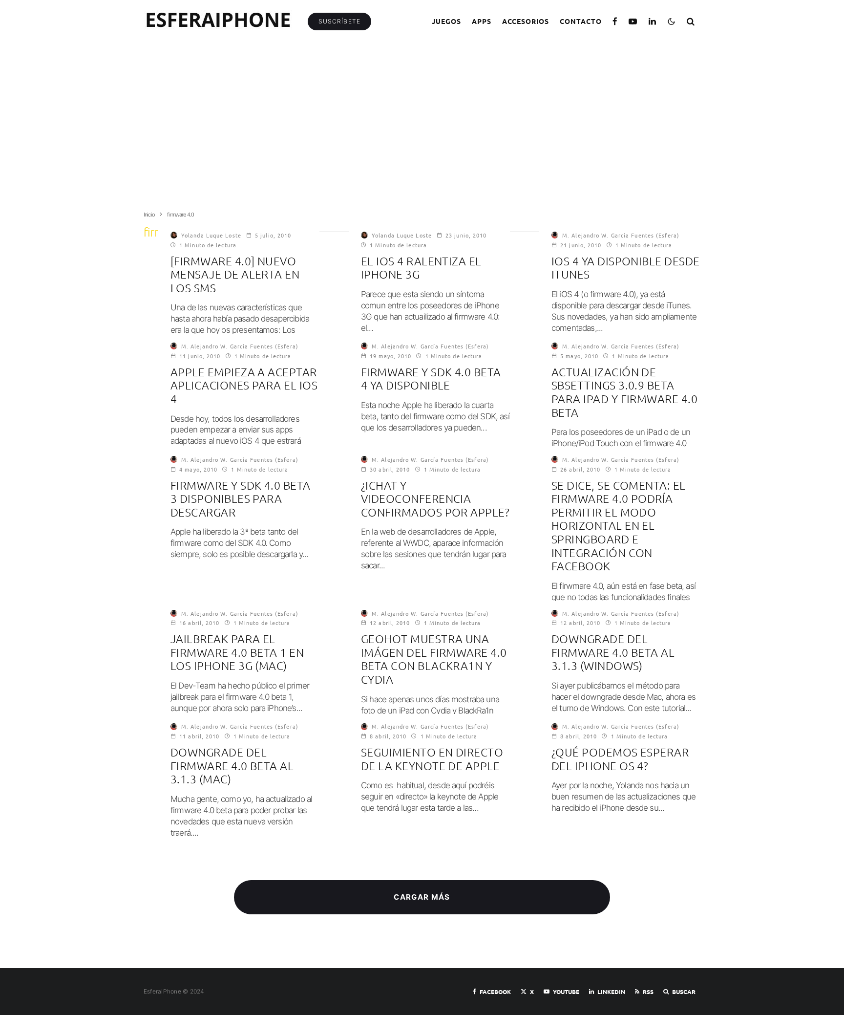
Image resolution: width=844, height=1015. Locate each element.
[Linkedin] (652, 21)
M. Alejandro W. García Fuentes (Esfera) (620, 235)
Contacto (581, 21)
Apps (481, 21)
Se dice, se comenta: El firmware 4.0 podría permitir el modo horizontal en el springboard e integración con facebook (618, 526)
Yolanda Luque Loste (211, 235)
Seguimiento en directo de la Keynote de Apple (432, 759)
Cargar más (422, 897)
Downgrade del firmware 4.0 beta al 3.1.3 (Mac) (232, 766)
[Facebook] (615, 21)
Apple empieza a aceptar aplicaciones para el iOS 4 (243, 386)
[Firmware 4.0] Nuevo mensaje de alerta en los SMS (234, 275)
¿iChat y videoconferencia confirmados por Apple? (435, 499)
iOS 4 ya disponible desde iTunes (625, 268)
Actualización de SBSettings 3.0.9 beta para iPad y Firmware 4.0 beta (624, 392)
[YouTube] (633, 21)
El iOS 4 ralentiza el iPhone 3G (421, 268)
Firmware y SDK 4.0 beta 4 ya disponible (431, 379)
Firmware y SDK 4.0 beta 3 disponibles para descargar (240, 499)
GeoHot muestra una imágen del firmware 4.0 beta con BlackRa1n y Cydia (434, 659)
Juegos (446, 21)
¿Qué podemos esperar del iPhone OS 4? (620, 759)
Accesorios (525, 21)
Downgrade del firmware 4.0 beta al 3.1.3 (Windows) (613, 652)
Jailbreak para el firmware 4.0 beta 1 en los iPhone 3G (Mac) (237, 652)
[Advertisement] (422, 130)
